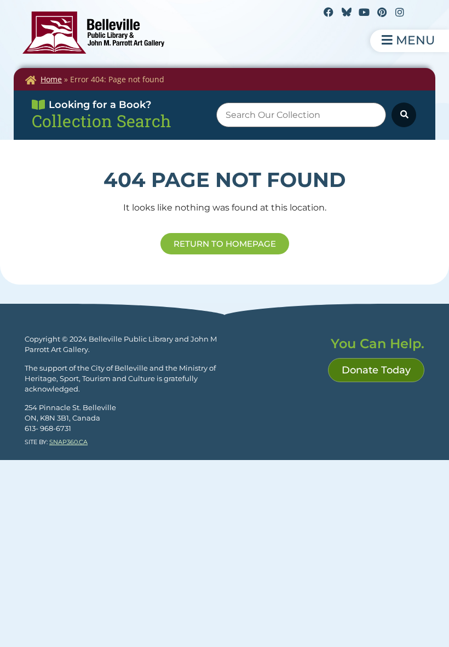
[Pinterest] (381, 12)
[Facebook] (328, 12)
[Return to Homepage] (31, 80)
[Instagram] (399, 12)
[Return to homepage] (93, 33)
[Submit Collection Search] (404, 115)
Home (51, 79)
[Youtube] (364, 12)
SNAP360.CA (68, 442)
